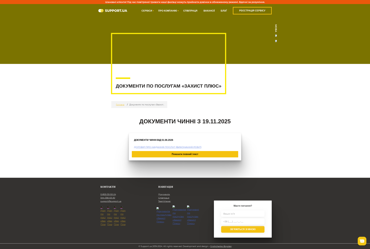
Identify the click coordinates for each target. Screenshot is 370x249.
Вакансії (209, 11)
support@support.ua (110, 201)
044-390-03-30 (107, 197)
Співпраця (190, 11)
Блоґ (224, 11)
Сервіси (146, 11)
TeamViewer (164, 201)
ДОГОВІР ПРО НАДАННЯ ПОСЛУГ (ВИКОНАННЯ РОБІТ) (167, 146)
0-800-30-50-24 (108, 194)
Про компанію (167, 11)
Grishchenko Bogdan (221, 246)
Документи (164, 194)
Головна (120, 104)
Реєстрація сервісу (252, 10)
